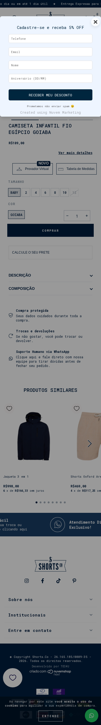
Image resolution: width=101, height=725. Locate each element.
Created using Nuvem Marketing (50, 112)
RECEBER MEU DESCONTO (50, 95)
